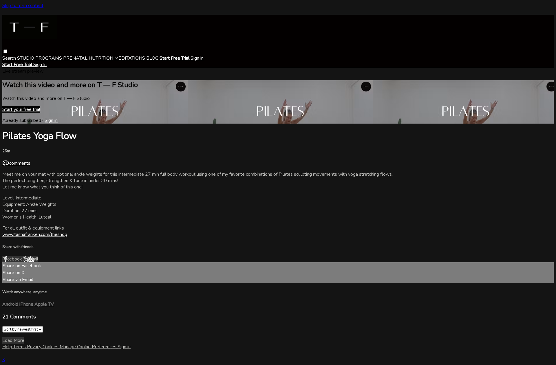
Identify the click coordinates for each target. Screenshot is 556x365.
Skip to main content (22, 5)
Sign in (197, 58)
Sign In (40, 64)
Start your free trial (21, 109)
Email (32, 259)
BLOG (152, 58)
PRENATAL (75, 58)
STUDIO (25, 58)
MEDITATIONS (129, 58)
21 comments (16, 163)
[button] (5, 51)
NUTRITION (101, 58)
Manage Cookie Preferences (89, 347)
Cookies (51, 347)
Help (7, 347)
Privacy (35, 347)
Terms (20, 347)
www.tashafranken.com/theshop (34, 234)
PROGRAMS (48, 58)
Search (9, 58)
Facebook (12, 259)
